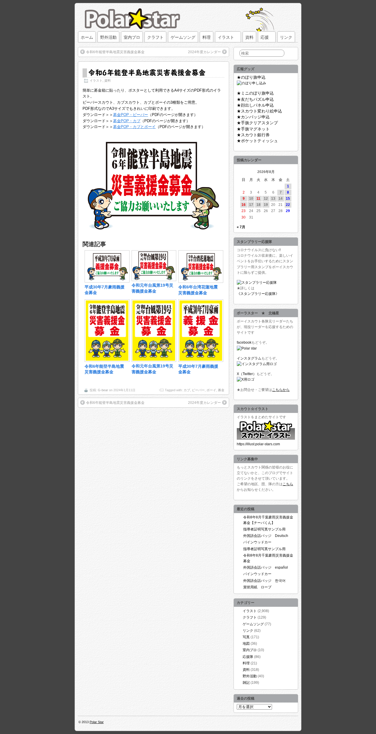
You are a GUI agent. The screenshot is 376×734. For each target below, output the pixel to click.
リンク (286, 37)
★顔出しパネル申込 (255, 105)
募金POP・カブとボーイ (134, 127)
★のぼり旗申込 (251, 77)
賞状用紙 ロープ (257, 587)
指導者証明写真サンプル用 (264, 529)
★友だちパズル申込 (255, 99)
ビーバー (198, 390)
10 (251, 198)
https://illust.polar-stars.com (258, 444)
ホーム (87, 37)
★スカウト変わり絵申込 (259, 111)
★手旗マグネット (253, 129)
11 (258, 198)
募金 (221, 390)
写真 (246, 637)
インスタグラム (249, 358)
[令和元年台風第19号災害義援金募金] (154, 279)
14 (280, 198)
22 (288, 205)
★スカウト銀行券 (253, 134)
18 (258, 205)
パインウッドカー (257, 542)
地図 (246, 643)
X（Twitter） (246, 374)
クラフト (155, 37)
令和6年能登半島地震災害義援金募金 (115, 52)
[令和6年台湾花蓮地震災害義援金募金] (200, 281)
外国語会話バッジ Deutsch (265, 536)
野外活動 (108, 37)
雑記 (246, 683)
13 (273, 198)
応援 (265, 37)
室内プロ (132, 37)
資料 (249, 37)
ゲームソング (183, 37)
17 (251, 205)
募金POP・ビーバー (130, 114)
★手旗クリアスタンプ (257, 122)
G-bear (103, 390)
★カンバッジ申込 (253, 117)
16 (243, 205)
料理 (206, 37)
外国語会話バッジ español (265, 567)
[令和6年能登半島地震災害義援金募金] (107, 360)
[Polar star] (247, 348)
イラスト (226, 37)
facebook (244, 342)
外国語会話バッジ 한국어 (264, 581)
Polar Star (97, 722)
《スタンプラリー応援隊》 (258, 294)
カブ (187, 390)
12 (266, 198)
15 (288, 198)
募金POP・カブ (126, 121)
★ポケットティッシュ (257, 140)
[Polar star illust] (266, 438)
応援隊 (248, 657)
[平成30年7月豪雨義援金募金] (107, 281)
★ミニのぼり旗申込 (255, 93)
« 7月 (241, 227)
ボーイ (211, 390)
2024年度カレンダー (204, 52)
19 (266, 205)
